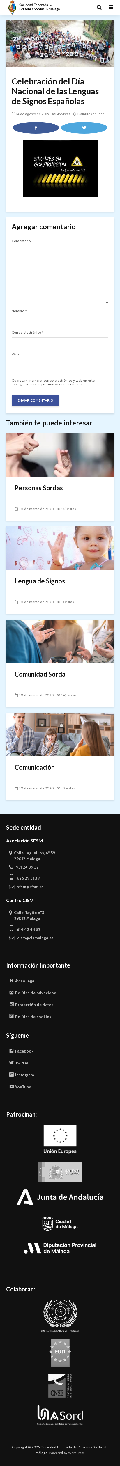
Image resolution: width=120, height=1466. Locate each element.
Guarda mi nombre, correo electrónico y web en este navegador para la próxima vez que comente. (53, 382)
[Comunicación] (60, 734)
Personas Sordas (39, 488)
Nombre (19, 311)
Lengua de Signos (40, 581)
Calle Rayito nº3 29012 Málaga (26, 915)
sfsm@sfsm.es (29, 886)
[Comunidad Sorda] (60, 641)
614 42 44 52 (26, 929)
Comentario (21, 241)
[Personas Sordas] (60, 454)
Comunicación (35, 767)
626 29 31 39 (26, 878)
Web (15, 354)
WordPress (76, 1453)
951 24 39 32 (26, 867)
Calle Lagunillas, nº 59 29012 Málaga (32, 855)
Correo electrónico (27, 332)
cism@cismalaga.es (34, 937)
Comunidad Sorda (40, 674)
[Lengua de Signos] (60, 548)
